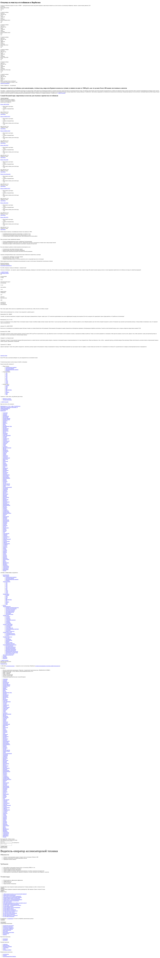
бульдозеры (5, 931)
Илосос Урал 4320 (4, 159)
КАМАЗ (7, 392)
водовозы (8, 370)
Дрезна (4, 444)
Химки (4, 553)
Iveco (7, 387)
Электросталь (6, 567)
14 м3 (7, 383)
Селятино (5, 535)
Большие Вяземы (6, 418)
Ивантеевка (5, 459)
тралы (4, 948)
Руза (4, 532)
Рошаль (4, 531)
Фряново (5, 552)
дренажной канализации (11, 649)
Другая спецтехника (7, 399)
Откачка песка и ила (7, 632)
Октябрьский (6, 510)
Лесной (4, 482)
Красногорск (5, 475)
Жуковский (5, 450)
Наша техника (6, 576)
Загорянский (5, 451)
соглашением (10, 918)
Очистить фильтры (4, 98)
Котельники (5, 472)
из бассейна (8, 618)
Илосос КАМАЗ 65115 (5, 116)
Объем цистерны (6, 581)
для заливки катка (9, 614)
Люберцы (5, 490)
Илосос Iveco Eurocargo (5, 174)
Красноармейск (6, 474)
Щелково (5, 563)
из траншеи (8, 622)
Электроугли (5, 568)
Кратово (5, 479)
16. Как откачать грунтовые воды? (10, 910)
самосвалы (5, 944)
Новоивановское (6, 505)
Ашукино (5, 413)
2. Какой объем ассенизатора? (9, 895)
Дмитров (5, 439)
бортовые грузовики (7, 946)
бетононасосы (6, 933)
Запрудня (5, 452)
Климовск (5, 465)
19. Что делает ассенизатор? (9, 914)
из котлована (8, 623)
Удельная (5, 550)
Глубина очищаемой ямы (5, 100)
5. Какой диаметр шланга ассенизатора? (11, 898)
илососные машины (10, 368)
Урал (7, 394)
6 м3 (6, 376)
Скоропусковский (7, 539)
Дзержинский (6, 438)
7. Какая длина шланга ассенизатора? (11, 900)
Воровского (5, 429)
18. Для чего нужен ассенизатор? (10, 913)
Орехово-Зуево (6, 512)
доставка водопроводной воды (12, 607)
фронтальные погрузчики (8, 932)
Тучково (4, 549)
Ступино (5, 545)
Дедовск (5, 437)
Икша (4, 460)
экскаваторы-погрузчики (8, 925)
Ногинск (5, 506)
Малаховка (5, 491)
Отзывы (4, 656)
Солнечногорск (6, 541)
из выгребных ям (9, 627)
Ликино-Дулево (6, 484)
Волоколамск (6, 428)
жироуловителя (9, 640)
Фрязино (5, 551)
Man (6, 388)
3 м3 (6, 373)
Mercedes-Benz (9, 389)
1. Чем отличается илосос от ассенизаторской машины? (15, 893)
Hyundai (7, 385)
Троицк (4, 548)
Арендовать (3, 114)
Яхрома (4, 570)
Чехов (4, 560)
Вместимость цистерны (5, 99)
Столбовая (5, 544)
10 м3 (7, 380)
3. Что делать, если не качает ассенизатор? (12, 896)
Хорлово (5, 554)
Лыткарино (5, 488)
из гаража (8, 617)
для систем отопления (10, 609)
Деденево (5, 436)
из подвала (8, 616)
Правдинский (6, 519)
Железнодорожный (7, 447)
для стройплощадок (10, 612)
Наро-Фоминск (6, 501)
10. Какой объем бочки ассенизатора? (11, 904)
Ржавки (4, 528)
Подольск (5, 518)
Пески (4, 515)
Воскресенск (5, 430)
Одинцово (5, 509)
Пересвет (5, 514)
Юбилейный (5, 569)
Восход (4, 432)
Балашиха (5, 415)
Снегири (5, 540)
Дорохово (5, 443)
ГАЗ (6, 391)
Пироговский (6, 516)
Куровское (5, 481)
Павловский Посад (7, 513)
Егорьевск (5, 446)
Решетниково (6, 527)
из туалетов (8, 630)
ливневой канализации (10, 648)
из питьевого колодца (10, 633)
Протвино (5, 522)
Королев (5, 471)
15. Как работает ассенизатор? (9, 909)
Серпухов (5, 537)
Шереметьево (6, 562)
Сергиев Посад (6, 536)
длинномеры (5, 947)
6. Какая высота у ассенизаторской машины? (12, 899)
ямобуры (5, 934)
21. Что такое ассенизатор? (8, 916)
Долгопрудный (6, 441)
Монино (5, 498)
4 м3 (6, 374)
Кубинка (5, 480)
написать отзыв (3, 355)
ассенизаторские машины (11, 367)
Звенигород (5, 455)
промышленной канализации (12, 651)
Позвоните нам (3, 663)
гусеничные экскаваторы (8, 927)
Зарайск (4, 453)
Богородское (5, 417)
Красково (5, 473)
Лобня (4, 486)
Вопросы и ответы (7, 398)
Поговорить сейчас (4, 273)
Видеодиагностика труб (8, 654)
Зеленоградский (6, 457)
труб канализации (9, 645)
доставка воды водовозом (11, 608)
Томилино (5, 546)
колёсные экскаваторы (8, 926)
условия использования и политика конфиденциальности (47, 665)
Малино (4, 492)
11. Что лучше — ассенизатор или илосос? (12, 905)
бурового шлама (9, 642)
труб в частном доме (10, 653)
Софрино (5, 542)
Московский (5, 499)
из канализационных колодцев (12, 629)
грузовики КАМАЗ (7, 949)
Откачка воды (6, 615)
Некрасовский (6, 504)
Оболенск (5, 507)
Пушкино (5, 523)
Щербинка (5, 565)
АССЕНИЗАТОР (4, 409)
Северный (5, 534)
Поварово (5, 517)
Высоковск (5, 433)
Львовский (5, 489)
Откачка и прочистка (7, 636)
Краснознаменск (6, 478)
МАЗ (7, 393)
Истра (4, 462)
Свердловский (6, 533)
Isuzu (7, 386)
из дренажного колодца (11, 619)
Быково (4, 421)
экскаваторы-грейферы (8, 929)
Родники (5, 530)
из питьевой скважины (10, 634)
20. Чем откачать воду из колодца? (10, 915)
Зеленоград (5, 456)
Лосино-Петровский (7, 487)
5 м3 (6, 375)
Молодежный (6, 497)
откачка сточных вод (10, 631)
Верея (4, 424)
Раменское (5, 525)
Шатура (4, 561)
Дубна (4, 445)
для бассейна (8, 613)
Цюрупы (5, 557)
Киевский (5, 464)
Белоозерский (6, 416)
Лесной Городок (6, 483)
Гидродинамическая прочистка (9, 644)
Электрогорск (6, 566)
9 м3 (6, 379)
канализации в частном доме (12, 652)
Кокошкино (5, 468)
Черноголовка (6, 559)
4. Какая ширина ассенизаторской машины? (12, 897)
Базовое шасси (3, 102)
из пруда (7, 635)
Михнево (5, 495)
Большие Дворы (6, 419)
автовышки (5, 938)
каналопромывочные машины (12, 369)
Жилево (4, 448)
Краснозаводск (6, 477)
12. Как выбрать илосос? (8, 906)
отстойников (8, 639)
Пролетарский (6, 521)
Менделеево (5, 493)
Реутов (4, 526)
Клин (4, 466)
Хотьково (5, 555)
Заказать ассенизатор (4, 83)
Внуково (5, 427)
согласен (2, 919)
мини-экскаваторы (7, 930)
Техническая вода (7, 606)
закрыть (2, 888)
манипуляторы (6, 945)
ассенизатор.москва (10, 665)
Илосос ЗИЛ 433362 (4, 104)
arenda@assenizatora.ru (5, 408)
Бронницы (5, 420)
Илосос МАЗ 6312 (4, 145)
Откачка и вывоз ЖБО (8, 624)
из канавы (8, 621)
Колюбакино (5, 470)
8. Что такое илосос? (7, 901)
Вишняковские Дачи (7, 426)
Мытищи (5, 500)
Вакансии (5, 658)
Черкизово (5, 558)
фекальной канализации (11, 650)
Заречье (4, 454)
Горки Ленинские (7, 435)
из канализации (9, 625)
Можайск (5, 496)
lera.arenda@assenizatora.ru (6, 265)
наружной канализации (11, 647)
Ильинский (5, 461)
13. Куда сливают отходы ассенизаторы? (11, 907)
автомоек (7, 641)
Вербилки (5, 422)
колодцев (7, 638)
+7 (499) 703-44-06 (61, 93)
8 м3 (6, 378)
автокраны (5, 940)
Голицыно (5, 434)
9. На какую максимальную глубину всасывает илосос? (15, 902)
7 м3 (6, 377)
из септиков (8, 626)
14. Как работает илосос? (8, 908)
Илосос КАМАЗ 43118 (5, 130)
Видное (4, 425)
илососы (5, 955)
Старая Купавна (6, 543)
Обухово (5, 508)
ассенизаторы (6, 954)
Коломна (5, 469)
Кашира (4, 463)
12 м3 (7, 382)
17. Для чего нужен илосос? (9, 911)
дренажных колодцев (10, 643)
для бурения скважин (10, 610)
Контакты (5, 657)
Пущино (5, 524)
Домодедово (5, 442)
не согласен (3, 922)
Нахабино (5, 503)
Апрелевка (5, 412)
